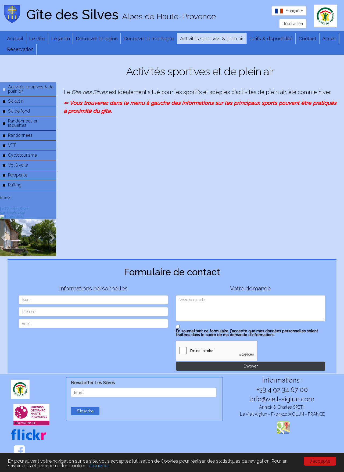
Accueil (15, 38)
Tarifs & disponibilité (271, 38)
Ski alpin (16, 101)
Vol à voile (18, 165)
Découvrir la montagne (149, 38)
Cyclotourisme (22, 155)
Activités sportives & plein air (211, 38)
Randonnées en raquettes (23, 123)
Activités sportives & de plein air (30, 89)
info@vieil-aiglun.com (282, 399)
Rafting (15, 185)
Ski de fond (19, 111)
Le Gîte (37, 38)
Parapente (17, 175)
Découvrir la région (97, 38)
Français (293, 11)
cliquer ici (99, 465)
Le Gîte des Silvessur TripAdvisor (14, 211)
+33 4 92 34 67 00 (282, 389)
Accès (329, 38)
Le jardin (60, 38)
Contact (307, 38)
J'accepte (320, 461)
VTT (12, 145)
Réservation (20, 49)
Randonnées (20, 135)
